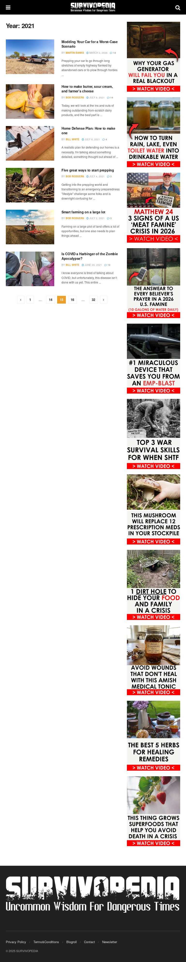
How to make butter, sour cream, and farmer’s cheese (87, 89)
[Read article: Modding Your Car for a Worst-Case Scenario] (30, 56)
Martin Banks (75, 52)
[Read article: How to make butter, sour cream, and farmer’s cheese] (30, 101)
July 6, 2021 (92, 139)
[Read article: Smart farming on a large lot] (30, 227)
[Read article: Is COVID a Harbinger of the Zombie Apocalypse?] (30, 269)
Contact (89, 942)
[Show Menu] (8, 7)
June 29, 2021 (93, 265)
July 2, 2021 (97, 218)
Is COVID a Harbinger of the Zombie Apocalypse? (90, 256)
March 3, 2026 (98, 52)
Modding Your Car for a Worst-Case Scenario (90, 44)
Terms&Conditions (46, 942)
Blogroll (71, 942)
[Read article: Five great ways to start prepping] (30, 185)
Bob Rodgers (75, 97)
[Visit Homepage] (93, 7)
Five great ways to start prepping (88, 170)
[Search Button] (177, 7)
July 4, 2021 (97, 176)
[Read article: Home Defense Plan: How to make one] (30, 143)
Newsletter (109, 942)
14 (111, 97)
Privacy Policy (16, 942)
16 (72, 299)
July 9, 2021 (97, 97)
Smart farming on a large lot (83, 211)
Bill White (72, 139)
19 (114, 52)
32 (93, 299)
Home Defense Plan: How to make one (88, 130)
